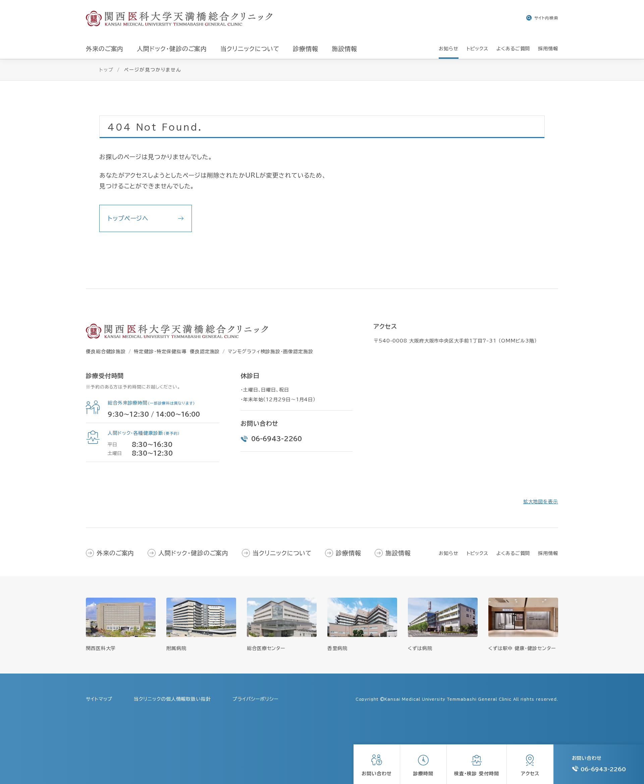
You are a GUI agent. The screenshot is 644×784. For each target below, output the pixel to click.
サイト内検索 (546, 18)
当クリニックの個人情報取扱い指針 (172, 699)
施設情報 (398, 553)
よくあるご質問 (513, 553)
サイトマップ (99, 699)
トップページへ (128, 218)
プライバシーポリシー (255, 699)
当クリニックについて (282, 553)
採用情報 (548, 553)
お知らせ (449, 553)
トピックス (478, 553)
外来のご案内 (115, 553)
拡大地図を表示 (540, 501)
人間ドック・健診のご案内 (193, 553)
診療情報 (348, 553)
